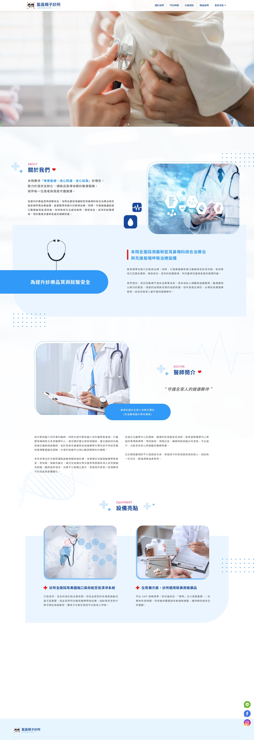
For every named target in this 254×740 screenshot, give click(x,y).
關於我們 (159, 5)
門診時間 (174, 5)
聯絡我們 (204, 5)
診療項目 (189, 5)
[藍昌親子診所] (43, 6)
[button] (125, 124)
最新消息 (219, 5)
